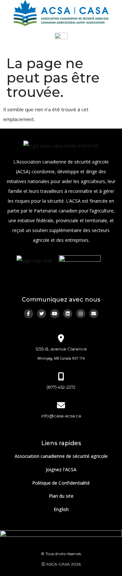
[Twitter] (41, 313)
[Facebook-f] (28, 313)
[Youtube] (54, 313)
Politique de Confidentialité (61, 483)
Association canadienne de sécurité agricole (61, 456)
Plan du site (61, 496)
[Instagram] (80, 313)
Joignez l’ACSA (61, 469)
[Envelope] (93, 313)
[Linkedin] (67, 313)
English (61, 509)
